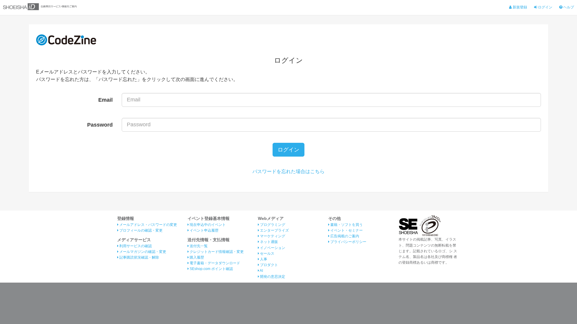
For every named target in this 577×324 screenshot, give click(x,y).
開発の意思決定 (272, 276)
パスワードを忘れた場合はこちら (288, 171)
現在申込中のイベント (207, 225)
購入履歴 (196, 257)
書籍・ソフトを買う (346, 225)
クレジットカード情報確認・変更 (216, 252)
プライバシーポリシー (347, 242)
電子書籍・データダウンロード (214, 263)
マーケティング (272, 236)
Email (105, 100)
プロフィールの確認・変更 (140, 230)
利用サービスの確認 (135, 246)
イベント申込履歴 (203, 230)
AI (261, 270)
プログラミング (272, 225)
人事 (263, 259)
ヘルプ (568, 7)
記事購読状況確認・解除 (138, 257)
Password (100, 125)
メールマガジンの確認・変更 (142, 252)
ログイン (544, 7)
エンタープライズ (274, 230)
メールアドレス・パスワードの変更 (147, 225)
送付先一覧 (198, 246)
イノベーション (272, 248)
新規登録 (519, 7)
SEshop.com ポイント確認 (211, 269)
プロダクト (268, 265)
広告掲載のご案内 (344, 236)
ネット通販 (268, 242)
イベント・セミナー (346, 230)
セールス (266, 253)
